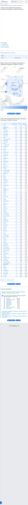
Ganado (4, 188)
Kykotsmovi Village (6, 262)
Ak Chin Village (6, 214)
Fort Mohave (5, 270)
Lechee (4, 150)
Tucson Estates (6, 253)
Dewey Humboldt (6, 257)
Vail (4, 232)
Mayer (4, 137)
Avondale (5, 269)
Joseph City (5, 153)
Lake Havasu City (6, 250)
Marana (4, 254)
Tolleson (4, 199)
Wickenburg (5, 224)
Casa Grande (5, 273)
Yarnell (4, 156)
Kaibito (4, 159)
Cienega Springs (6, 171)
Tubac (4, 186)
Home (2, 4)
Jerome (4, 193)
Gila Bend (5, 211)
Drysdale (4, 126)
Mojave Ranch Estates (5, 128)
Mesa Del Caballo (6, 248)
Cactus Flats (5, 196)
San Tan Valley (6, 235)
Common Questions (5, 47)
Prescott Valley (6, 247)
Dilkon (4, 183)
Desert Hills (5, 208)
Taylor (4, 205)
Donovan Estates (6, 170)
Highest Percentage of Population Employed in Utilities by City (12, 5)
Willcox (4, 223)
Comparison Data (5, 45)
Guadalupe (5, 204)
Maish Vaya (8, 302)
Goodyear (5, 242)
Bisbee (4, 217)
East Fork (5, 167)
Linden (4, 149)
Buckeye (4, 233)
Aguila (4, 176)
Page (4, 202)
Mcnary (4, 267)
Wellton (4, 195)
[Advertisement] (14, 27)
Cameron (5, 226)
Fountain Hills (5, 220)
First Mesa (5, 259)
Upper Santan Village (10, 307)
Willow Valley (5, 155)
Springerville (5, 173)
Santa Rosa (5, 146)
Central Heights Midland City (6, 264)
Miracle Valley (5, 134)
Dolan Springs (5, 161)
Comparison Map (5, 44)
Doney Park (5, 245)
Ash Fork (5, 147)
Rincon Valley (5, 272)
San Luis (4, 266)
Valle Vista (5, 182)
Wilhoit (4, 177)
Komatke (5, 168)
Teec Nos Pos (5, 152)
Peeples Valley (5, 185)
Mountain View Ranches (6, 190)
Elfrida (4, 143)
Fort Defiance (5, 158)
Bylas (4, 174)
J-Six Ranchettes (6, 144)
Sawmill (4, 251)
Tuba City (5, 239)
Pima (4, 238)
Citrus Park (5, 162)
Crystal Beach (5, 140)
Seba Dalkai (5, 141)
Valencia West (5, 260)
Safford (4, 229)
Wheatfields (8, 304)
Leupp (4, 241)
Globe (4, 198)
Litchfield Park (5, 201)
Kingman (5, 256)
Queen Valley (9, 300)
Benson (4, 192)
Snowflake (5, 275)
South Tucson (5, 244)
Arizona (5, 4)
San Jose (5, 227)
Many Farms (5, 165)
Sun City (4, 276)
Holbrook (5, 179)
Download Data (11, 113)
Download (24, 65)
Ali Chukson (5, 131)
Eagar (4, 164)
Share (19, 113)
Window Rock (5, 180)
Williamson (5, 230)
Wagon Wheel (5, 236)
